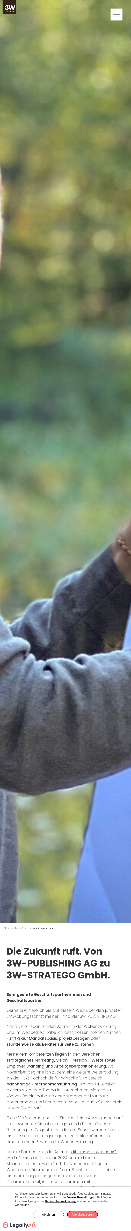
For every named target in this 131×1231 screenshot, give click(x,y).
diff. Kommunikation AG (93, 1152)
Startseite (11, 928)
